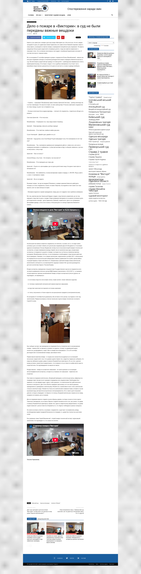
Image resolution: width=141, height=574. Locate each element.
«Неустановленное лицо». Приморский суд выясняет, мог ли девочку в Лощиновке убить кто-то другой (71, 511)
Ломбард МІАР (94, 119)
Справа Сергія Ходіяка (97, 159)
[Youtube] (113, 1)
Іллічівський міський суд (100, 100)
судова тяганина (94, 193)
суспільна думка (93, 201)
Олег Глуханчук (94, 141)
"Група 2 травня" (95, 97)
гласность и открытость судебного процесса (98, 165)
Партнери (111, 564)
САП (90, 149)
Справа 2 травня (98, 152)
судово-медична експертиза (97, 198)
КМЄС (102, 114)
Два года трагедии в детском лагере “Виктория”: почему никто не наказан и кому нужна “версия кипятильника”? (39, 511)
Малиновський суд (99, 124)
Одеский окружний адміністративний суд (96, 133)
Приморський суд (99, 147)
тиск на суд (102, 201)
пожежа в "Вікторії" (55, 503)
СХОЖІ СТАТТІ (32, 519)
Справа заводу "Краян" (94, 162)
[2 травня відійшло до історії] (92, 85)
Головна (31, 15)
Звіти (59, 1)
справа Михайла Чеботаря (97, 189)
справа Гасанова (96, 186)
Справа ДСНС (94, 154)
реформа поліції (95, 183)
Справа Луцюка (95, 157)
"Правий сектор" (107, 97)
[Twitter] (110, 1)
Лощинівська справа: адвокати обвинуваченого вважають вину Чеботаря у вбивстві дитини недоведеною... (104, 66)
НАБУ (91, 127)
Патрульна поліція (96, 144)
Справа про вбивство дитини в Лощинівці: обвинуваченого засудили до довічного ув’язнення (75, 537)
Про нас (38, 15)
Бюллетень (53, 1)
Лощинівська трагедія (32, 533)
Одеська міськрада (44, 503)
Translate (106, 45)
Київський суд (35, 503)
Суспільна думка (65, 1)
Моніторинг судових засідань (55, 15)
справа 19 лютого (106, 183)
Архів (69, 15)
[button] (112, 15)
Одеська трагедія (97, 139)
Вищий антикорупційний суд (100, 109)
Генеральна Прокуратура (99, 112)
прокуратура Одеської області (98, 180)
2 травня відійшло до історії (105, 83)
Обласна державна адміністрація (99, 130)
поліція (92, 176)
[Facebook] (107, 1)
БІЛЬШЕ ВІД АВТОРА (43, 519)
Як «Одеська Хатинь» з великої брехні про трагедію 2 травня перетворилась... (105, 76)
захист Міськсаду (95, 169)
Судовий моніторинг (38, 19)
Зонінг (97, 114)
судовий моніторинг (98, 196)
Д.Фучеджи (92, 114)
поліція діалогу (101, 177)
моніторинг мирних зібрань (97, 171)
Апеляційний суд (97, 107)
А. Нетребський (93, 104)
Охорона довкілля (105, 141)
